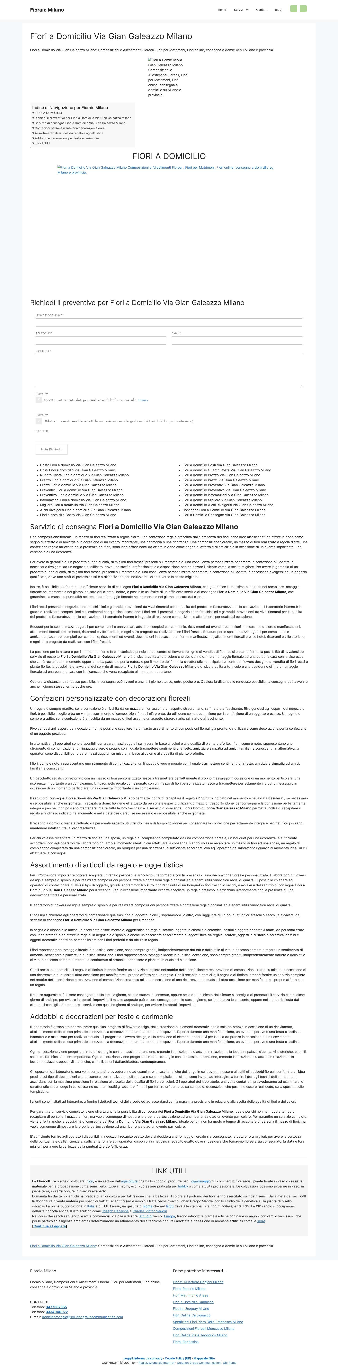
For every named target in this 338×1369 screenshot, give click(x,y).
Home (222, 10)
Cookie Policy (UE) (178, 1358)
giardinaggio (201, 1181)
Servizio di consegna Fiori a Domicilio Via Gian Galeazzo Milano (80, 123)
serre (261, 1221)
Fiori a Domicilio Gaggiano (193, 1302)
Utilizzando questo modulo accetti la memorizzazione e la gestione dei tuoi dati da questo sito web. (118, 421)
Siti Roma (229, 1363)
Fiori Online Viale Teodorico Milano (200, 1335)
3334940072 (57, 1312)
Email (176, 333)
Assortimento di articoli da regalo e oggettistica (69, 133)
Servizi (239, 10)
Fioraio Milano (47, 10)
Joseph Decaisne (115, 1211)
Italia (91, 1206)
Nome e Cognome (49, 315)
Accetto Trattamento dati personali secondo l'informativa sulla (95, 400)
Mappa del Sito (204, 1358)
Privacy (42, 394)
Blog (278, 10)
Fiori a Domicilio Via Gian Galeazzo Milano (63, 1246)
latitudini (145, 1216)
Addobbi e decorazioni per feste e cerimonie (67, 138)
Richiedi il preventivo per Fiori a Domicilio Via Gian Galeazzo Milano (83, 118)
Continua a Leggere (49, 1226)
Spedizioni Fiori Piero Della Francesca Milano (208, 1322)
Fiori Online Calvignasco (191, 1315)
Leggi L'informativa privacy (142, 1358)
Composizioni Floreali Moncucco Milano (204, 1329)
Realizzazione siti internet (156, 1363)
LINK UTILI (42, 143)
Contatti (261, 10)
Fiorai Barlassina (186, 1342)
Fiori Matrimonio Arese (190, 1295)
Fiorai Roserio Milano (189, 1289)
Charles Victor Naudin (150, 1211)
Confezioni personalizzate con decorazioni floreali (70, 128)
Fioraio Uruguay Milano (191, 1309)
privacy (143, 400)
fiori (90, 1181)
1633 (170, 1206)
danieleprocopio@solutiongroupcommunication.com (82, 1317)
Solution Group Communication (199, 1363)
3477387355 (56, 1307)
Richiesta (43, 351)
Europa (169, 1216)
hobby (183, 1186)
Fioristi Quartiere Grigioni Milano (198, 1282)
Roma (147, 1206)
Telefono (44, 333)
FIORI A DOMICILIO (48, 113)
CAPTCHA (42, 431)
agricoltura (129, 1181)
